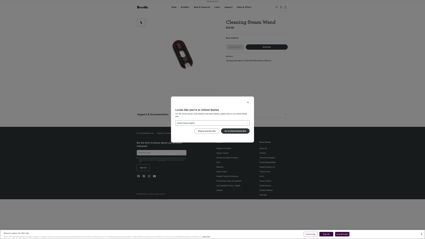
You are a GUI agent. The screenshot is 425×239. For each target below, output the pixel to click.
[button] (235, 131)
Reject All (326, 234)
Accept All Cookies (342, 234)
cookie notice (206, 237)
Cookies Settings (310, 234)
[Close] (248, 102)
